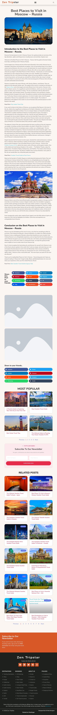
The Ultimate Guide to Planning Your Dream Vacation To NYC (41, 434)
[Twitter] (28, 664)
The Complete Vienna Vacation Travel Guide (15, 566)
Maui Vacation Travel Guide (39, 409)
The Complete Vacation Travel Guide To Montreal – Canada (40, 542)
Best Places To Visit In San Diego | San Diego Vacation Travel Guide (14, 617)
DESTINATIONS (6, 671)
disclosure (48, 706)
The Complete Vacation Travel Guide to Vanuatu (15, 518)
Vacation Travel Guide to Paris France (21, 155)
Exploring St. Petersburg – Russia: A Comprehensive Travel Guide (41, 567)
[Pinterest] (32, 664)
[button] (35, 2)
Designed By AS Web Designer (47, 710)
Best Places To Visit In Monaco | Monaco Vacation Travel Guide (41, 494)
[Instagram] (37, 664)
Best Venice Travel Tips (13, 433)
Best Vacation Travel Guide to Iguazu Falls (22, 263)
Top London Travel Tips (17, 104)
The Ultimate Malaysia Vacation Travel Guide (16, 592)
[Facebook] (20, 664)
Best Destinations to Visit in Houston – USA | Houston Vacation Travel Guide (40, 617)
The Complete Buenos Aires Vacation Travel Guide (15, 542)
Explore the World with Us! (28, 661)
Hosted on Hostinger (28, 712)
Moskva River (10, 87)
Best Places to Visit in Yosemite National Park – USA (41, 592)
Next (36, 440)
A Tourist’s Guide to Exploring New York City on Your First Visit (16, 409)
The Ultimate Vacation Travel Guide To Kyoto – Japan (15, 494)
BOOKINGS (18, 671)
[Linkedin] (24, 664)
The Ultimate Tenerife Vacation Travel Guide (41, 518)
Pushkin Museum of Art (11, 145)
